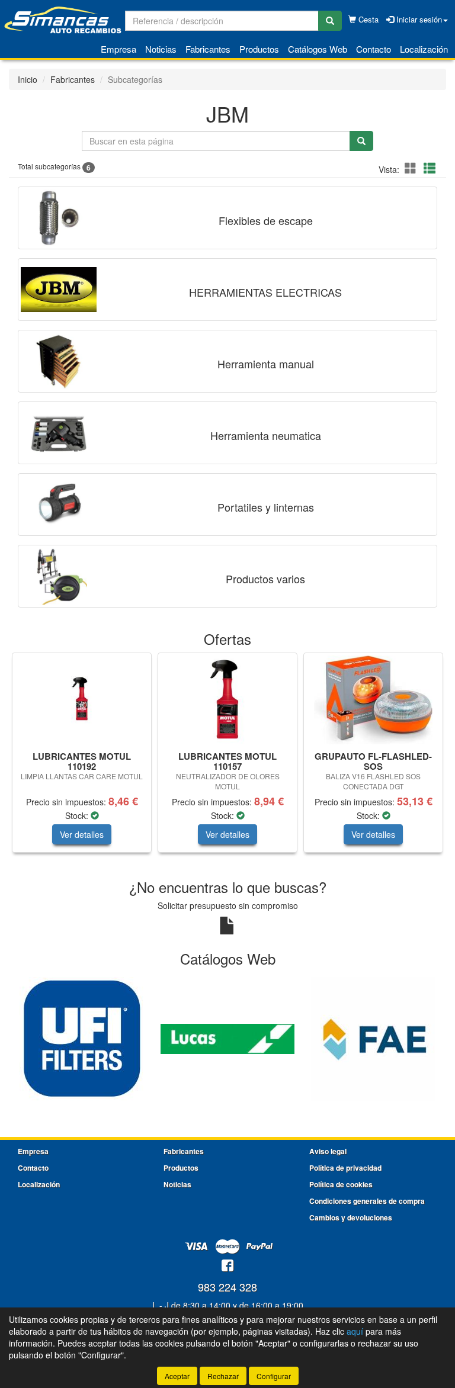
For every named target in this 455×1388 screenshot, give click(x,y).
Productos (259, 49)
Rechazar (223, 1376)
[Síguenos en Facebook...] (227, 1266)
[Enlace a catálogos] (82, 1038)
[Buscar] (330, 21)
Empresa (118, 49)
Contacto (373, 49)
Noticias (161, 49)
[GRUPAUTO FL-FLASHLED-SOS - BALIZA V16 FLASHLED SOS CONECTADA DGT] (373, 700)
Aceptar (177, 1376)
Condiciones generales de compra (367, 1201)
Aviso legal (328, 1151)
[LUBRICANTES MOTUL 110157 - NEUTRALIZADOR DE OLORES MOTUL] (227, 700)
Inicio (27, 79)
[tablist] (227, 759)
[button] (412, 167)
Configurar (274, 1376)
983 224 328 (227, 1286)
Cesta (367, 19)
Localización (424, 49)
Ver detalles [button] (82, 834)
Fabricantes (207, 49)
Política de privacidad (345, 1167)
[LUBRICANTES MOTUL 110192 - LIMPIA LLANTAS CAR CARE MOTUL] (81, 700)
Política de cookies (341, 1184)
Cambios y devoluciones (350, 1217)
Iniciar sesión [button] (418, 19)
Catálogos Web (317, 49)
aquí (355, 1331)
